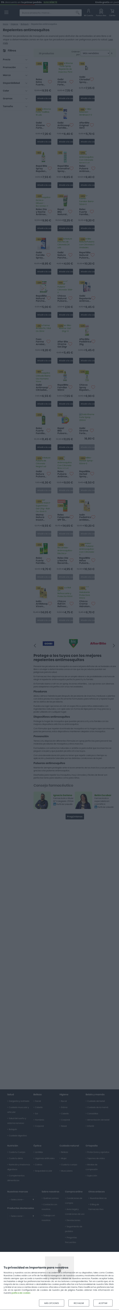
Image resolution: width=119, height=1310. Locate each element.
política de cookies (21, 1293)
